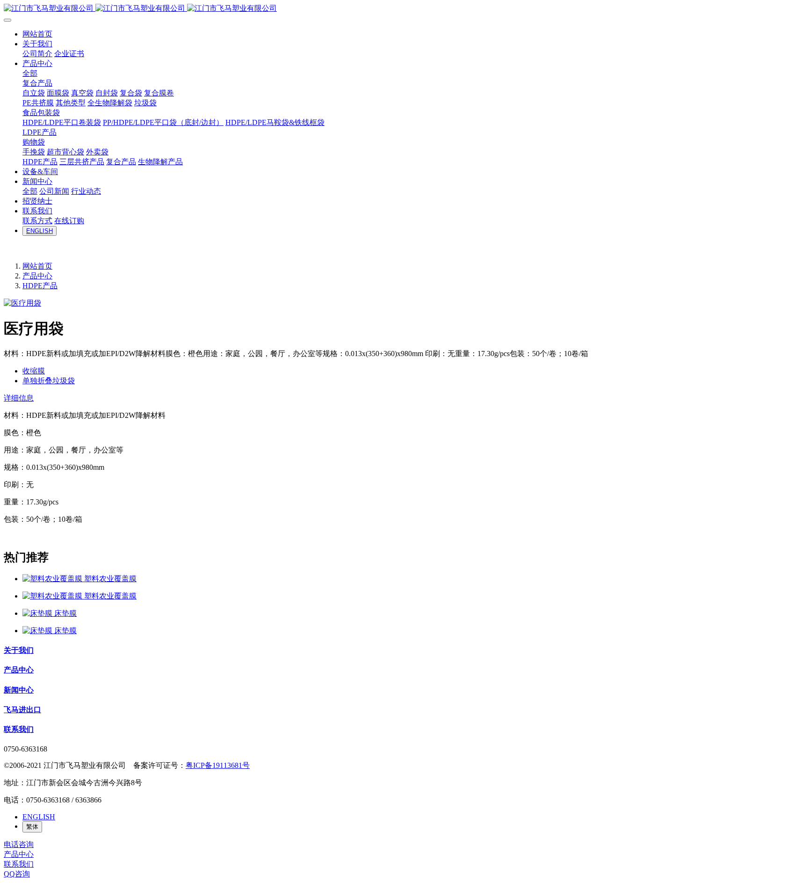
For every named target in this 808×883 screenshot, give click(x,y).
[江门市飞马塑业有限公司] (404, 9)
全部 (29, 73)
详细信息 (19, 398)
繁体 (32, 826)
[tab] (404, 398)
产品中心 (37, 276)
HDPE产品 (40, 286)
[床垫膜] (38, 613)
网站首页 (37, 266)
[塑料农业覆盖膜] (53, 579)
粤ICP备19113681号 (218, 765)
